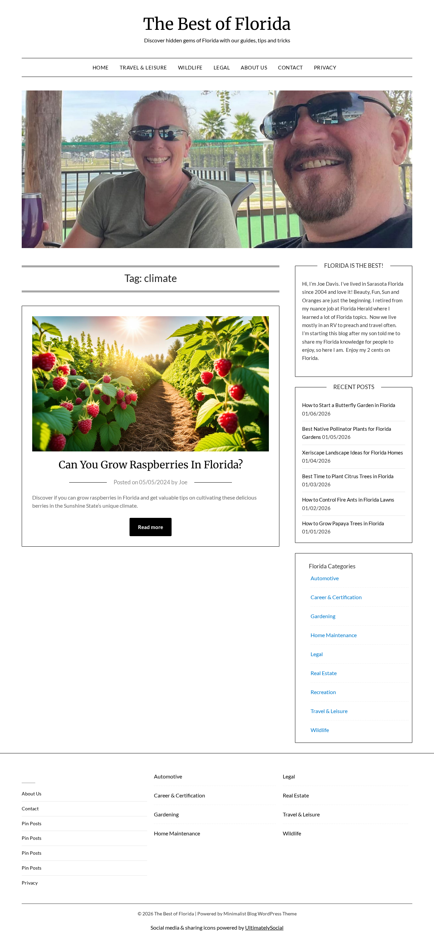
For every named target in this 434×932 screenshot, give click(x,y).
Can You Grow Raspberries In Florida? (151, 464)
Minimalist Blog (240, 913)
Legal (222, 67)
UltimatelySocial (264, 927)
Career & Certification (336, 597)
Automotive (325, 578)
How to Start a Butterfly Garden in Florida (348, 405)
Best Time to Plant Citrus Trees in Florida (348, 476)
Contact (290, 67)
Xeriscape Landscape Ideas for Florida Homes (352, 452)
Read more (150, 527)
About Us (254, 67)
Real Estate (324, 673)
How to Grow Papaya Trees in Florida (343, 523)
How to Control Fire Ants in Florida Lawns (348, 500)
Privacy (325, 67)
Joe (183, 482)
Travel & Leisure (143, 67)
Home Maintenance (334, 635)
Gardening (323, 616)
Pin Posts (31, 823)
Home (101, 67)
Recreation (323, 692)
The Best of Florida (217, 24)
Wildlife (190, 67)
